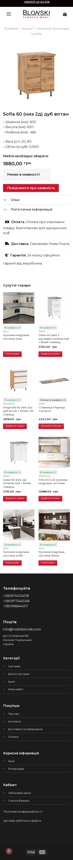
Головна (11, 29)
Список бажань (18, 800)
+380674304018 (16, 596)
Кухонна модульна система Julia (16, 336)
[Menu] (9, 14)
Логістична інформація (31, 209)
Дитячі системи (18, 674)
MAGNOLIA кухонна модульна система (53, 481)
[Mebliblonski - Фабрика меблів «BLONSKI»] (36, 14)
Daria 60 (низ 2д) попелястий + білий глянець (17, 483)
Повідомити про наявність (31, 188)
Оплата (13, 736)
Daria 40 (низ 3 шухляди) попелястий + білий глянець (54, 338)
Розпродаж (16, 768)
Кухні (11, 681)
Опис (15, 200)
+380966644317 (15, 606)
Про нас (13, 713)
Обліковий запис (19, 793)
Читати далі (12, 354)
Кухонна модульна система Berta (51, 553)
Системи (14, 666)
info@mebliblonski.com (22, 629)
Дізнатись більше (51, 426)
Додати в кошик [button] (50, 354)
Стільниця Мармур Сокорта (52, 409)
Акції (11, 761)
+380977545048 (16, 601)
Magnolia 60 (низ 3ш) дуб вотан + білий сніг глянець (18, 411)
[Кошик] (65, 13)
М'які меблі (15, 689)
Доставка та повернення (25, 729)
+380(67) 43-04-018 (36, 1)
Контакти (14, 721)
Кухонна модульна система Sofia (16, 553)
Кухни (27, 29)
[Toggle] (7, 200)
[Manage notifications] (9, 851)
